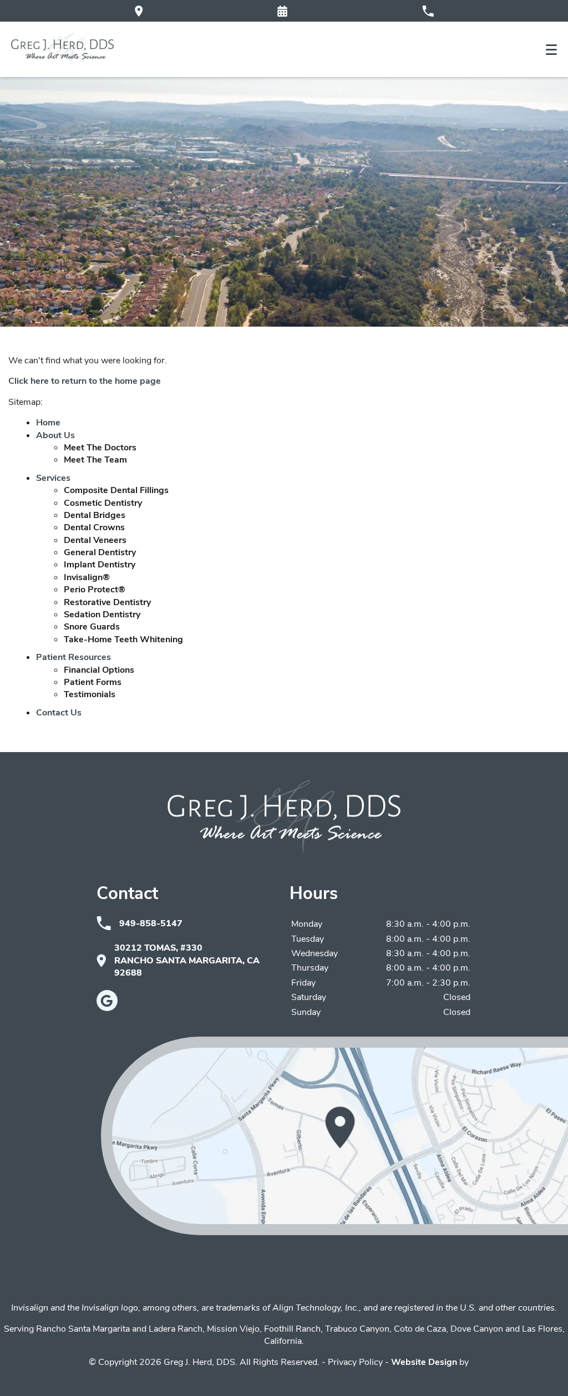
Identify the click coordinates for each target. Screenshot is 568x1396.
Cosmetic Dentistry (103, 503)
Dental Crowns (94, 527)
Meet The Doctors (100, 447)
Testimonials (89, 694)
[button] (282, 11)
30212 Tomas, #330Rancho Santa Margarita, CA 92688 (187, 960)
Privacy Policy (355, 1362)
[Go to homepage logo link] (284, 817)
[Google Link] (107, 1000)
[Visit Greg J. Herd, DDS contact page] (334, 1136)
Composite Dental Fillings (116, 490)
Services (53, 478)
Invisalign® (87, 577)
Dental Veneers (95, 540)
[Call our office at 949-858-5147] (428, 11)
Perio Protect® (94, 589)
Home (48, 423)
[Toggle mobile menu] (551, 49)
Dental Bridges (94, 515)
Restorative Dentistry (107, 602)
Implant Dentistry (99, 565)
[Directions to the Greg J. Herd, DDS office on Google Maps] (139, 11)
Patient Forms (92, 682)
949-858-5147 (150, 923)
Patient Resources (73, 657)
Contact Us (59, 713)
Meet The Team (95, 460)
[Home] (62, 49)
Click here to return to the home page (84, 381)
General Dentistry (100, 552)
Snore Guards (92, 627)
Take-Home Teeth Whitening (123, 639)
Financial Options (99, 670)
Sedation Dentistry (102, 614)
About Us (55, 435)
